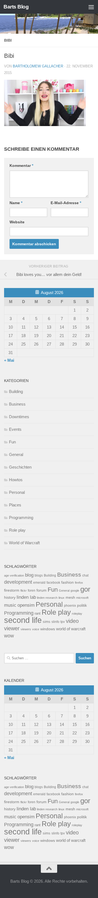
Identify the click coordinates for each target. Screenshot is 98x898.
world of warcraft (70, 628)
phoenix (70, 606)
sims (46, 622)
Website (17, 222)
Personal (17, 492)
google (75, 590)
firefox (79, 582)
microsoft (82, 597)
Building (16, 391)
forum (41, 590)
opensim (26, 605)
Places (15, 505)
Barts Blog (16, 7)
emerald (39, 582)
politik (82, 605)
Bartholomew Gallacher (38, 66)
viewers (26, 629)
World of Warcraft (24, 542)
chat (85, 575)
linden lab (26, 597)
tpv (62, 622)
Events (15, 429)
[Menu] (91, 7)
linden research (47, 597)
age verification (14, 575)
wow (9, 635)
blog (29, 575)
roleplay (77, 613)
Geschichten (20, 467)
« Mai (9, 360)
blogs (39, 575)
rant (38, 613)
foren (31, 590)
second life (23, 620)
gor (85, 589)
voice (35, 629)
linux (62, 597)
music (10, 605)
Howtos (16, 479)
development (18, 582)
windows (47, 629)
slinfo (55, 621)
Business (17, 404)
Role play (17, 530)
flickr (23, 590)
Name (16, 203)
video (72, 621)
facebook (53, 583)
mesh (70, 597)
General (16, 454)
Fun (12, 442)
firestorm (11, 590)
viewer (12, 628)
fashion (67, 582)
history (10, 597)
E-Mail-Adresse (66, 203)
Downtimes (19, 416)
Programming (21, 517)
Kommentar (21, 165)
